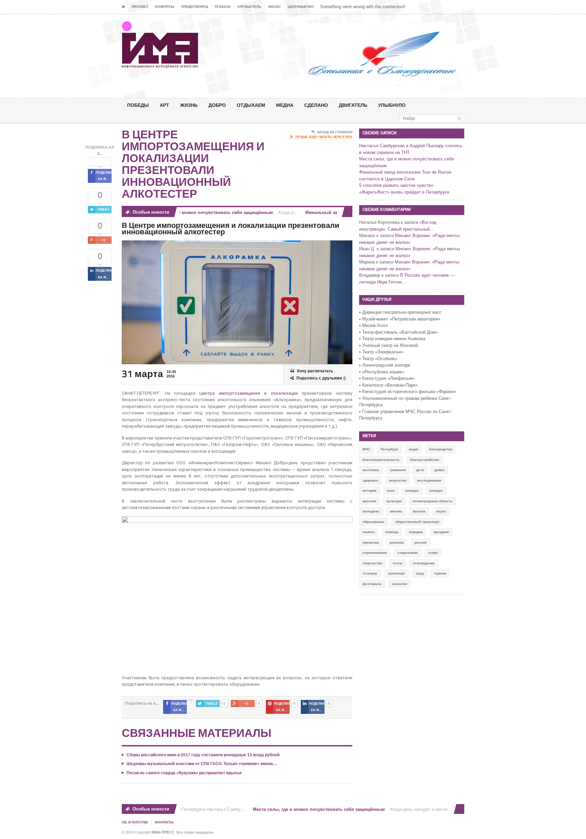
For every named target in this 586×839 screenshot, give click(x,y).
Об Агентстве (135, 822)
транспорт (396, 573)
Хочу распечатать (315, 371)
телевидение (424, 563)
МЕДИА (284, 105)
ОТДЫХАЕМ (251, 105)
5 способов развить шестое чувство (396, 185)
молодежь (371, 511)
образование (374, 522)
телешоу (370, 573)
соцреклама (407, 552)
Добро (217, 105)
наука (441, 511)
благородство (440, 449)
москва (396, 511)
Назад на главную (334, 132)
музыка (419, 511)
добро (439, 470)
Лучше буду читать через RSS (323, 137)
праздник (441, 532)
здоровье (370, 480)
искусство (398, 480)
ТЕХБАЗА (223, 6)
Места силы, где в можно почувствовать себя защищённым (198, 212)
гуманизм (398, 470)
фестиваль (372, 584)
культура (394, 501)
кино (391, 490)
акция (413, 449)
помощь (391, 532)
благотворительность (381, 460)
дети (420, 470)
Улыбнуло (392, 105)
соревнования (375, 552)
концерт (436, 490)
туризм (440, 573)
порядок (416, 532)
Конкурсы (164, 6)
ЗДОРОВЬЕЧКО (300, 6)
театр (397, 563)
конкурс (412, 490)
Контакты (164, 822)
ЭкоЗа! (274, 6)
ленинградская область (432, 501)
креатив (369, 501)
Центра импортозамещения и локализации (248, 393)
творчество (372, 563)
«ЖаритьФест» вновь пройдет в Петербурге (404, 192)
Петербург (389, 449)
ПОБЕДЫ (138, 105)
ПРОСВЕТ (140, 6)
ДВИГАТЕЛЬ (353, 105)
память (369, 532)
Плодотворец (194, 6)
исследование (429, 480)
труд (420, 573)
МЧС (366, 449)
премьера (371, 542)
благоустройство (424, 460)
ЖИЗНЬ (189, 105)
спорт (433, 552)
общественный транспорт (417, 522)
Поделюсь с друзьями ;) (321, 378)
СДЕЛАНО (316, 105)
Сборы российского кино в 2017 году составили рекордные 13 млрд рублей (202, 755)
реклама (397, 542)
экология (399, 584)
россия (420, 542)
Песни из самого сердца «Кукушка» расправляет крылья (183, 772)
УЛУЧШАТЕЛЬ (249, 6)
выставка (371, 470)
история (369, 490)
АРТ (164, 105)
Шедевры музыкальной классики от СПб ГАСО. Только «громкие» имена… (201, 763)
